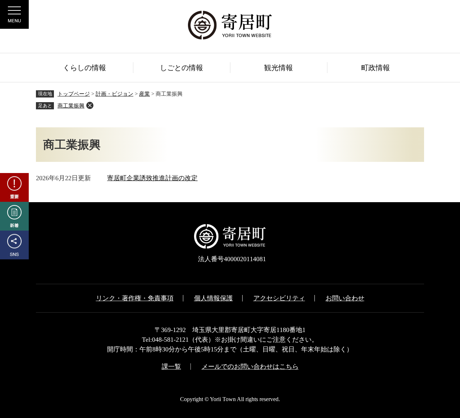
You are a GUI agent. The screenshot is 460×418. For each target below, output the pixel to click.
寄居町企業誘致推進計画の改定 (152, 178)
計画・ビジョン (114, 94)
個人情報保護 (213, 298)
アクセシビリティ (279, 298)
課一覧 (171, 366)
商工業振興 (71, 106)
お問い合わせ (345, 298)
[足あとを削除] (89, 105)
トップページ (74, 94)
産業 (144, 94)
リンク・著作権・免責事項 (135, 298)
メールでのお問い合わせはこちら (250, 366)
